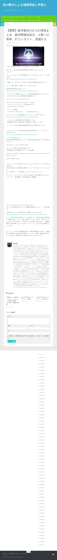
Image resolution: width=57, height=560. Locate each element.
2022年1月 (41, 430)
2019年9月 (41, 519)
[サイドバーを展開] (2, 24)
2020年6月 (41, 491)
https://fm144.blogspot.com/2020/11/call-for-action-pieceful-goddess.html (26, 214)
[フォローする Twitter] (53, 554)
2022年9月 (41, 405)
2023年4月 (41, 383)
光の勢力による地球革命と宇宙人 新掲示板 (14, 17)
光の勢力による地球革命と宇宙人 (24, 5)
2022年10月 (42, 402)
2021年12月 (42, 433)
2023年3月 (41, 386)
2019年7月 (41, 526)
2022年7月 (41, 411)
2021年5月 (41, 456)
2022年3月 (41, 424)
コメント (10, 316)
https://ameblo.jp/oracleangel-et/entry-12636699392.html (21, 117)
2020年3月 (41, 500)
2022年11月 (42, 398)
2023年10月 (42, 364)
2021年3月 (41, 462)
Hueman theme (20, 557)
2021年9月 (41, 443)
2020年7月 (41, 487)
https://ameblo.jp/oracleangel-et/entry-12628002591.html (21, 79)
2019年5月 (41, 532)
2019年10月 (42, 516)
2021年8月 (41, 446)
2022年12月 (42, 395)
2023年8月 (41, 370)
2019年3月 (41, 538)
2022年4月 (41, 421)
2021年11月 (42, 437)
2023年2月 (41, 389)
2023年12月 (42, 357)
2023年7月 (41, 373)
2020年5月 (41, 494)
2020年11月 (42, 475)
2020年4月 (41, 497)
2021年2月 (41, 465)
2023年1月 (41, 392)
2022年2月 (41, 427)
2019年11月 (42, 513)
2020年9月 (41, 481)
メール (31, 325)
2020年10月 (42, 478)
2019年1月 (41, 545)
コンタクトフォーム (48, 20)
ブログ (8, 24)
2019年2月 (41, 541)
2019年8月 (41, 522)
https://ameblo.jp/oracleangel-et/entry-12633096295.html (21, 91)
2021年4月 (41, 459)
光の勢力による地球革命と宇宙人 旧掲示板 (14, 20)
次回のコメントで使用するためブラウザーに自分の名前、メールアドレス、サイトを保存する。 (28, 336)
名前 (9, 325)
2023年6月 (41, 376)
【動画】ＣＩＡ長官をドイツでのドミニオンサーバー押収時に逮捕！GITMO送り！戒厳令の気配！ (12, 301)
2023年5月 (41, 379)
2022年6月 (41, 414)
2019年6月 (41, 529)
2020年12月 (42, 472)
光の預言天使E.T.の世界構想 (34, 20)
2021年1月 (41, 468)
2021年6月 (41, 452)
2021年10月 (42, 440)
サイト (9, 330)
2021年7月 (41, 449)
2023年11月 (42, 360)
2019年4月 (41, 535)
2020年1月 (41, 506)
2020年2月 (41, 503)
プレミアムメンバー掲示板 (33, 17)
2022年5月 (41, 418)
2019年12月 (42, 510)
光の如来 (10, 42)
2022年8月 (41, 408)
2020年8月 (41, 484)
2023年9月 (41, 367)
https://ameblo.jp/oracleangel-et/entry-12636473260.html (21, 134)
